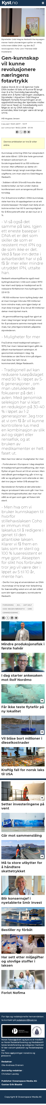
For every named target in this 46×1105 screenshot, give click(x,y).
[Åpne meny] (43, 3)
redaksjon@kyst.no (26, 1020)
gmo (30, 609)
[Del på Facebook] (17, 132)
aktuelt (27, 605)
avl (18, 605)
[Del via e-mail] (28, 132)
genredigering (10, 613)
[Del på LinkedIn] (25, 132)
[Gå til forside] (20, 3)
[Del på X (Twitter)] (21, 132)
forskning (8, 605)
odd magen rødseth (14, 609)
